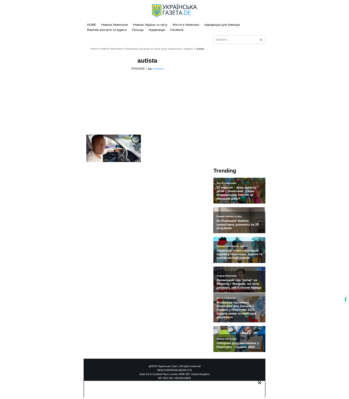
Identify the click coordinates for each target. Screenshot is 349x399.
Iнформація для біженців (222, 25)
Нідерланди (157, 30)
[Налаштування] (345, 299)
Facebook (176, 30)
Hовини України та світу (150, 25)
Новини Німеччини (114, 25)
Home (94, 48)
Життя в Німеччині (186, 25)
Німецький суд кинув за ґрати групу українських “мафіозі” (159, 48)
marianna (157, 68)
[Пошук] (261, 39)
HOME (91, 25)
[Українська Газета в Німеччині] (174, 10)
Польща (137, 30)
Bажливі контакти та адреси (107, 30)
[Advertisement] (56, 54)
